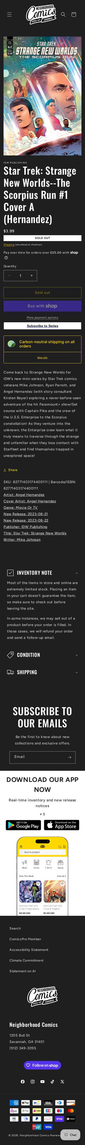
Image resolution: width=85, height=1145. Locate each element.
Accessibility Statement (28, 950)
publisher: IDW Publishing (25, 527)
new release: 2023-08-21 (26, 514)
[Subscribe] (69, 757)
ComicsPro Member (25, 939)
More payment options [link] (42, 317)
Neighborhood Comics (34, 1135)
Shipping (9, 244)
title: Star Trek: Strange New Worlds (35, 533)
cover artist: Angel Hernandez (30, 501)
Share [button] (13, 470)
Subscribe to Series (42, 326)
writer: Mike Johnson (22, 539)
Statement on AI (22, 971)
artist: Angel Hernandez (24, 495)
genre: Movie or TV (21, 507)
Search (15, 928)
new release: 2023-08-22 (26, 520)
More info (42, 357)
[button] (9, 14)
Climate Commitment (26, 960)
